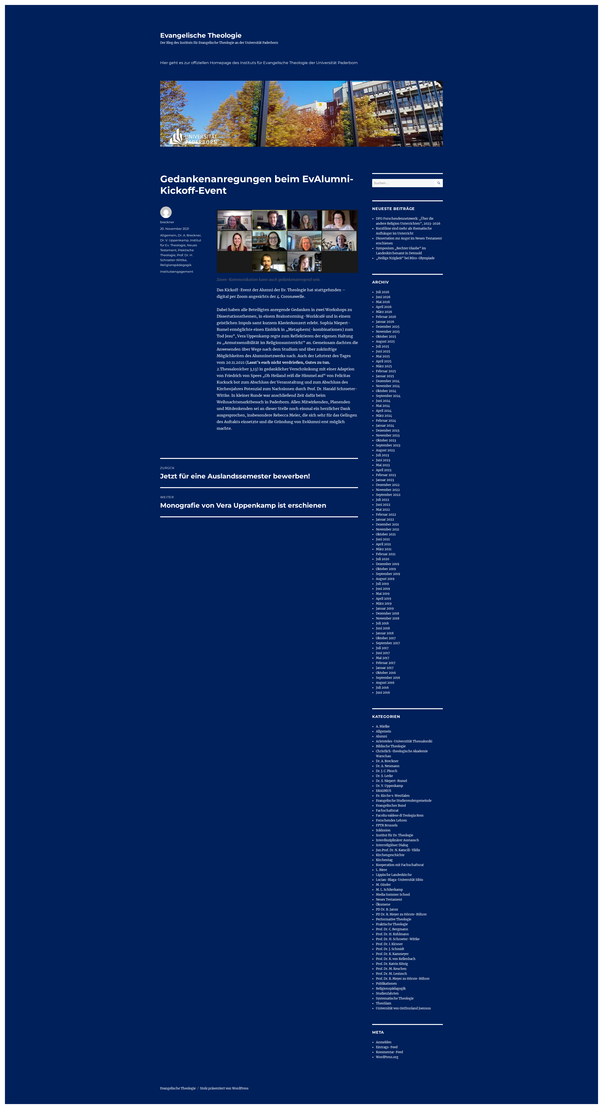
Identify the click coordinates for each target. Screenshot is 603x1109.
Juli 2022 (382, 500)
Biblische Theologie (391, 746)
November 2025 (388, 332)
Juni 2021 (383, 539)
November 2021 (387, 529)
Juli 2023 (382, 455)
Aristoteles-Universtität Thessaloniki (404, 741)
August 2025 (385, 342)
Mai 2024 (383, 406)
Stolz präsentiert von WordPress (224, 1088)
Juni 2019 (383, 589)
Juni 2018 (383, 628)
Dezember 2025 (387, 327)
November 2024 (388, 386)
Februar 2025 (386, 371)
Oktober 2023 (386, 440)
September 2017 (388, 643)
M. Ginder (383, 885)
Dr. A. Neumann (387, 766)
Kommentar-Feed (389, 1052)
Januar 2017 (385, 668)
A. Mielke (383, 726)
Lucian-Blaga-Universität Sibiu (399, 880)
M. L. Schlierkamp (389, 890)
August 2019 (385, 579)
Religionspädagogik (175, 265)
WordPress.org (387, 1057)
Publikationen (386, 984)
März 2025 (384, 366)
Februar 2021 (385, 554)
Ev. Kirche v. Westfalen (393, 796)
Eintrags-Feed (387, 1047)
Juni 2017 (383, 653)
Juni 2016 (383, 693)
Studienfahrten (387, 994)
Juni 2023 (383, 460)
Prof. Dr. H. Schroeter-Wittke (398, 939)
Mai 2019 (383, 594)
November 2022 (388, 490)
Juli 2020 (382, 559)
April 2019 (383, 599)
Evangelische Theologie (201, 35)
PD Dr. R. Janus (387, 909)
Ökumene (383, 905)
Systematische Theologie (395, 998)
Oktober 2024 (386, 391)
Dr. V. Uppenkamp (174, 240)
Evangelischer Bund (391, 806)
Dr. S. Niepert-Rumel (391, 781)
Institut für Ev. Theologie (394, 835)
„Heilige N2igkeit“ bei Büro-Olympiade (405, 258)
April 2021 (383, 544)
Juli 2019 (382, 584)
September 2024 (388, 396)
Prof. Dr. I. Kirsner (389, 944)
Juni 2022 (383, 505)
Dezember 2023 (387, 431)
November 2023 (387, 435)
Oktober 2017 (386, 638)
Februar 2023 (386, 475)
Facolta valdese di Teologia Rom (400, 816)
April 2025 (383, 361)
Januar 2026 (385, 322)
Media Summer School (393, 895)
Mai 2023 (383, 465)
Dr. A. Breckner (189, 235)
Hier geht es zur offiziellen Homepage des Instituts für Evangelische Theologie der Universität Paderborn (259, 63)
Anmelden (383, 1042)
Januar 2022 (385, 520)
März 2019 (384, 604)
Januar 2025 (385, 376)
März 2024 (384, 416)
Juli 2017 (382, 648)
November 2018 (387, 618)
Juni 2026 (383, 297)
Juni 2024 (383, 401)
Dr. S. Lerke (384, 776)
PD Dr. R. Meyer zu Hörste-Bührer (401, 914)
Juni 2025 (383, 351)
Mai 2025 (383, 356)
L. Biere (381, 870)
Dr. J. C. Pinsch (386, 771)
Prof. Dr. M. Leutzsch (391, 974)
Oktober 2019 (386, 569)
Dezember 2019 (387, 564)
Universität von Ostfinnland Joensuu (403, 1008)
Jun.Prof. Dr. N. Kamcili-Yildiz (398, 850)
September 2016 (388, 678)
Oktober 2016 (386, 673)
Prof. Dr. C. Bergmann (392, 929)
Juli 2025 (382, 346)
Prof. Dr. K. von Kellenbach (396, 959)
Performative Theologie (393, 919)
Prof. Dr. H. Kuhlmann (392, 934)
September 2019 (388, 574)
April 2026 (384, 307)
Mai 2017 (382, 658)
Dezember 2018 (387, 613)
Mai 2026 (383, 302)
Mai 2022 (383, 510)
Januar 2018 (385, 633)
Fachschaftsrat (387, 811)
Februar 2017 (385, 663)
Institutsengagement (176, 271)
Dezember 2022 (387, 485)
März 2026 (384, 312)
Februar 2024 (386, 421)
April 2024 (383, 411)
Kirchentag (384, 860)
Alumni (381, 736)
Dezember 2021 (387, 524)
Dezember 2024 (387, 381)
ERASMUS (383, 791)
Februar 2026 (386, 317)
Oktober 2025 (386, 337)
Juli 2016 (382, 688)
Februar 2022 (386, 515)
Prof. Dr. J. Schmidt (390, 949)
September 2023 (388, 445)
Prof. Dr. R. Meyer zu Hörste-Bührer (403, 979)
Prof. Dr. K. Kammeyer (392, 954)
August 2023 (385, 450)
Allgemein (168, 235)
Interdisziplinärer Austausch (397, 840)
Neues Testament (389, 900)
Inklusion (383, 830)
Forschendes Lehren (391, 820)
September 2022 (388, 495)
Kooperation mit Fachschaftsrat (400, 865)
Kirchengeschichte (390, 855)
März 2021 (383, 549)
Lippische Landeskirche (394, 875)
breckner (167, 222)
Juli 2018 (382, 623)
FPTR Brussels (387, 825)
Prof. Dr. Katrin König (392, 964)
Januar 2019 (385, 609)
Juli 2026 (382, 292)
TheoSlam (383, 1003)
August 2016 (385, 683)
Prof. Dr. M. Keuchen (391, 969)
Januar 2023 (385, 480)
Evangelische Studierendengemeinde (404, 801)
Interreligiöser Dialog (392, 845)
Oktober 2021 (386, 534)
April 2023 (383, 470)
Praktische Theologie (392, 924)
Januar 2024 (385, 426)
